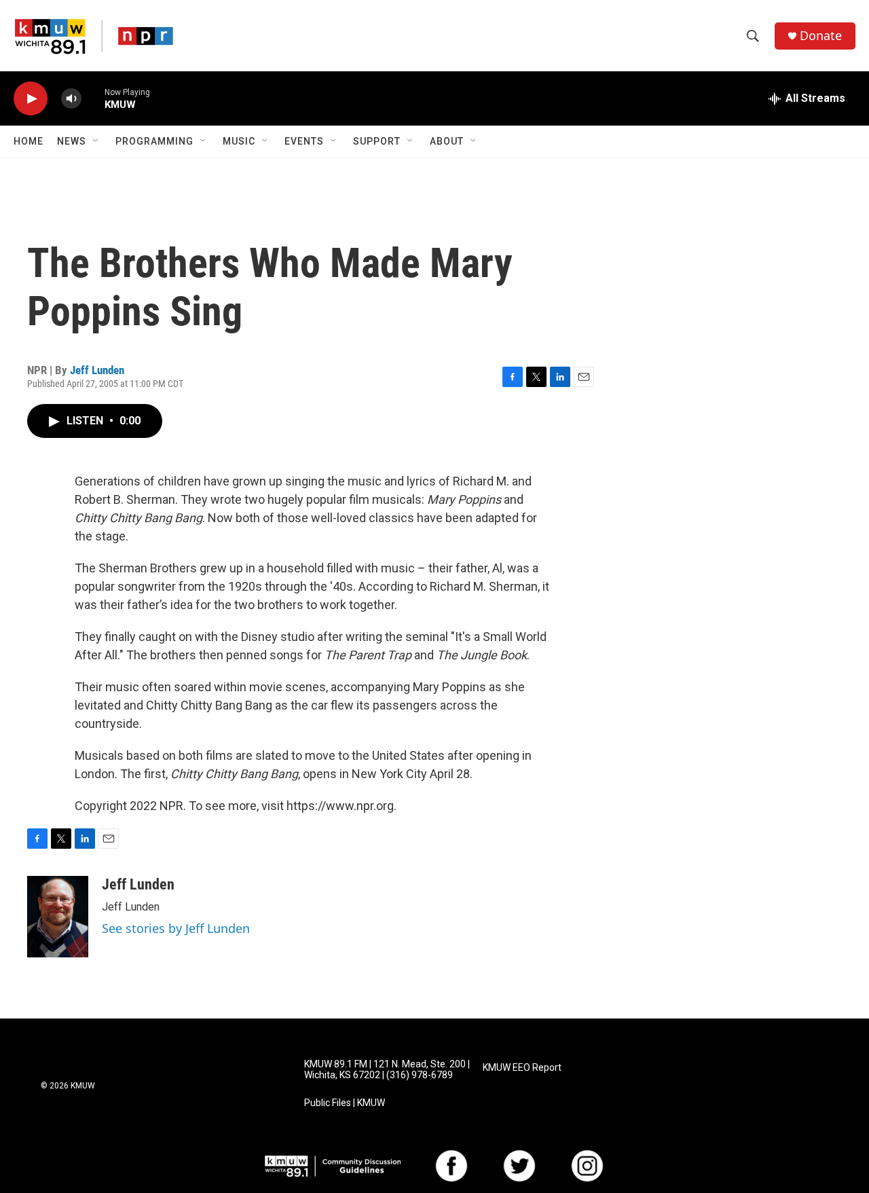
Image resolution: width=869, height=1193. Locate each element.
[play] (30, 99)
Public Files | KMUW (344, 1103)
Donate (821, 36)
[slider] (93, 98)
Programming (154, 141)
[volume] (71, 99)
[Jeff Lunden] (57, 916)
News (71, 141)
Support (377, 141)
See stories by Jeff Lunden (176, 928)
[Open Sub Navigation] (96, 141)
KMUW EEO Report (522, 1068)
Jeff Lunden (97, 370)
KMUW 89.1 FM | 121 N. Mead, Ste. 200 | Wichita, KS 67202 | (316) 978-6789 (387, 1069)
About (447, 141)
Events (304, 141)
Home (28, 141)
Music (239, 141)
